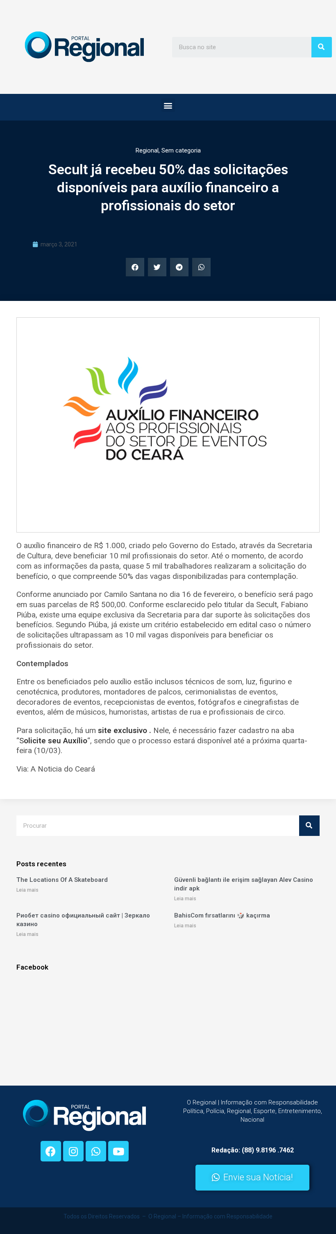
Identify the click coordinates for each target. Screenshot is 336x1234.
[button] (168, 105)
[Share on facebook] (135, 267)
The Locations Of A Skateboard (62, 879)
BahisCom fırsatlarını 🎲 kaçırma (222, 915)
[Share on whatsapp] (201, 267)
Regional (147, 150)
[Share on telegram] (179, 267)
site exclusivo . (125, 730)
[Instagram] (73, 1151)
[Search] (321, 47)
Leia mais (27, 890)
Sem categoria (181, 150)
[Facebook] (51, 1151)
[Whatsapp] (96, 1151)
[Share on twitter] (157, 267)
